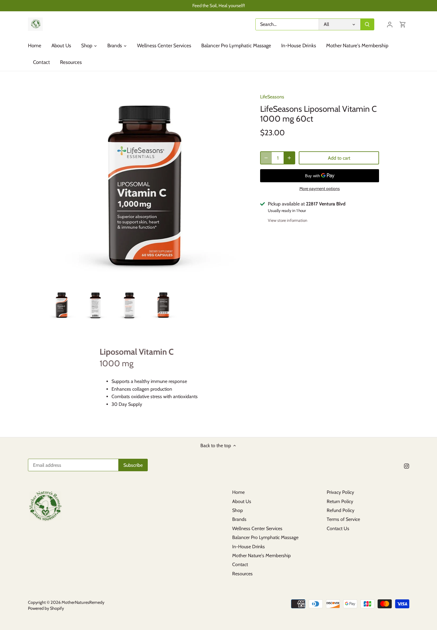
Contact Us (338, 528)
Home (238, 492)
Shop (237, 510)
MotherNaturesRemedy (83, 602)
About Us (241, 501)
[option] (62, 305)
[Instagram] (406, 465)
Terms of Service (343, 519)
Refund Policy (340, 510)
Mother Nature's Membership (261, 555)
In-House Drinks (248, 546)
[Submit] (367, 24)
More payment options (319, 188)
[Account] (389, 24)
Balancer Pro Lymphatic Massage (265, 537)
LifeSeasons (272, 97)
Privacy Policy (340, 492)
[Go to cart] (402, 24)
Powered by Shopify (46, 608)
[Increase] (289, 158)
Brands (239, 519)
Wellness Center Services (257, 528)
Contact (240, 564)
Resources (242, 573)
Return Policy (340, 501)
